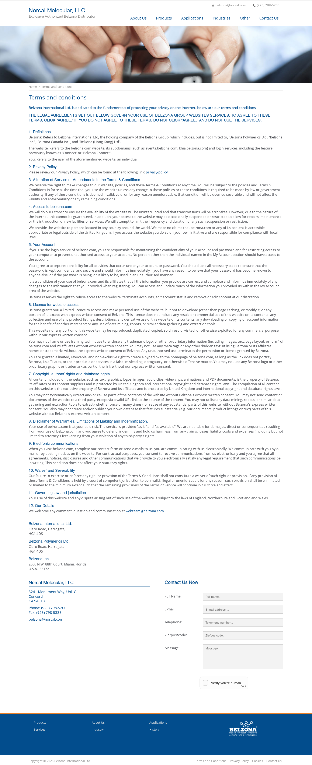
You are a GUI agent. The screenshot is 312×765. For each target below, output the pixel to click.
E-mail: (170, 609)
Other (245, 18)
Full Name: (173, 596)
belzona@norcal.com (231, 5)
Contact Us (269, 18)
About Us (138, 18)
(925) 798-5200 (268, 5)
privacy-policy (157, 172)
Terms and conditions (56, 87)
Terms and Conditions (210, 760)
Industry (98, 729)
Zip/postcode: (176, 635)
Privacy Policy (239, 760)
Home (33, 87)
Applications (192, 18)
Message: (172, 648)
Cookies (257, 760)
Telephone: (173, 622)
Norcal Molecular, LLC (62, 13)
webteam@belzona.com (145, 511)
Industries (221, 18)
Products (164, 18)
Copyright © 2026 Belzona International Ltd (59, 760)
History (154, 729)
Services (39, 729)
